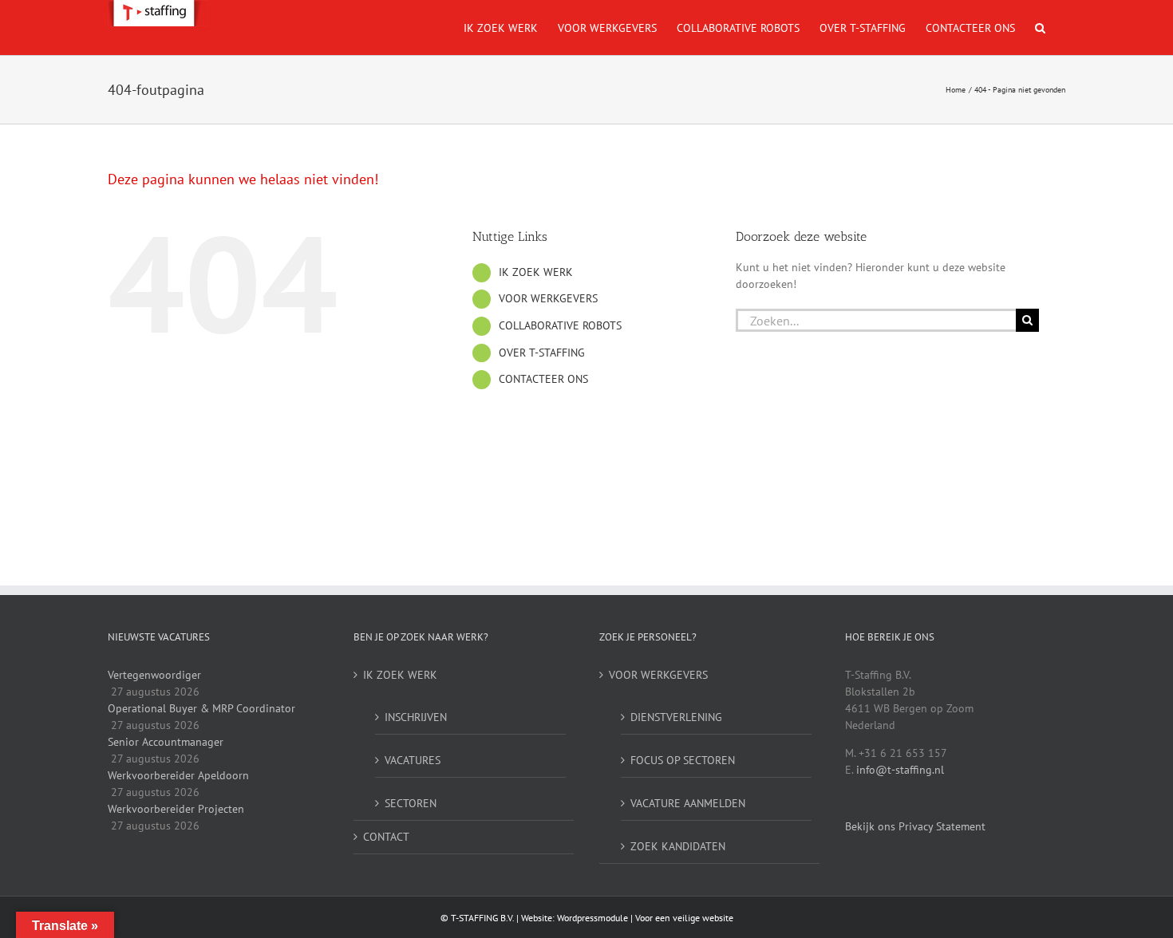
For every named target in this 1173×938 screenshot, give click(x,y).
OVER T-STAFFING (542, 352)
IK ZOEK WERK (536, 272)
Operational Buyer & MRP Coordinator (201, 708)
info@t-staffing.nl (900, 770)
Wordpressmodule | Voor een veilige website (645, 918)
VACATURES (412, 760)
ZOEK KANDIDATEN (677, 846)
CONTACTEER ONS (543, 379)
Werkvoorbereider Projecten (176, 809)
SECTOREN (410, 803)
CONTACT (386, 837)
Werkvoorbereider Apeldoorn (178, 775)
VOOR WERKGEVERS (548, 298)
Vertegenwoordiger (154, 675)
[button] (1040, 27)
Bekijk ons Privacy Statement (915, 826)
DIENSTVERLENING (676, 717)
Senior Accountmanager (165, 742)
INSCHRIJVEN (416, 717)
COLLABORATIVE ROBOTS (560, 325)
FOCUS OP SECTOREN (682, 760)
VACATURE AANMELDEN (687, 803)
